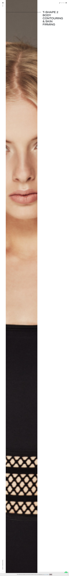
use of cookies (46, 574)
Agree (51, 574)
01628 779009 (63, 2)
